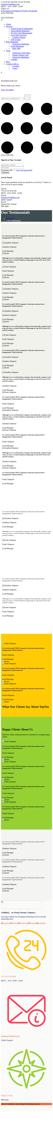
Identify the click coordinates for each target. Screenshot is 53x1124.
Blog (8, 62)
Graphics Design (18, 37)
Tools (8, 51)
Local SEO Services (19, 35)
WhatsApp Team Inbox (21, 53)
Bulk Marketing (12, 42)
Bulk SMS (16, 48)
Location (15, 66)
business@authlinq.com (10, 4)
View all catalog (7, 90)
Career (15, 68)
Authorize (5, 173)
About (8, 24)
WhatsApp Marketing (20, 44)
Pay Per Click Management (21, 33)
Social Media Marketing (20, 31)
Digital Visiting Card (20, 55)
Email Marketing (17, 46)
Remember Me (7, 170)
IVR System (15, 40)
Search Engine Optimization (22, 29)
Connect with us (12, 64)
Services (9, 26)
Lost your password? (24, 170)
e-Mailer (14, 59)
